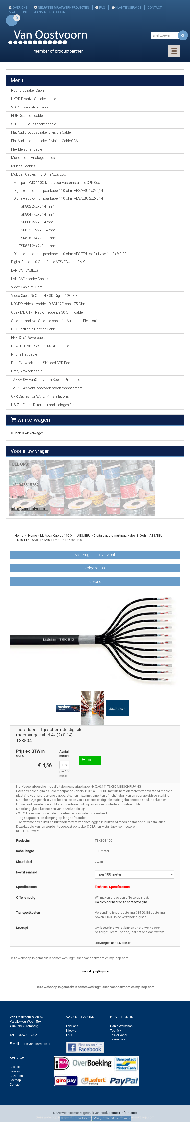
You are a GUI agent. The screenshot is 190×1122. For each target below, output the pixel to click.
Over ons (72, 1026)
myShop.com (102, 971)
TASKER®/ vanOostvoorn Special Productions (47, 380)
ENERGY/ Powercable (28, 338)
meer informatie (124, 1113)
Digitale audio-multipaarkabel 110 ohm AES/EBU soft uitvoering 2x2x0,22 (70, 254)
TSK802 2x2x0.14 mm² (37, 206)
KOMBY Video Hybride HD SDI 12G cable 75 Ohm (48, 304)
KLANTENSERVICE (128, 7)
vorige (98, 581)
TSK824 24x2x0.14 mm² (38, 246)
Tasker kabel (118, 1035)
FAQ (102, 7)
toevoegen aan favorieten (113, 943)
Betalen (15, 1071)
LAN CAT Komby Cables (29, 279)
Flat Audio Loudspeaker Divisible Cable (41, 132)
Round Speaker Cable (27, 90)
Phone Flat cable (24, 354)
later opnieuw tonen (76, 1118)
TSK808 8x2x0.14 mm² (37, 222)
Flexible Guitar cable (26, 149)
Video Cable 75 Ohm (27, 287)
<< (95, 554)
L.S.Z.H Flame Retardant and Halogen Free (43, 405)
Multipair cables (23, 166)
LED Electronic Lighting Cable (33, 329)
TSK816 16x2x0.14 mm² (38, 238)
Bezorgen (16, 1076)
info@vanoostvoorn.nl (29, 508)
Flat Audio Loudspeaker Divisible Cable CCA (44, 141)
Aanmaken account (50, 12)
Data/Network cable (26, 371)
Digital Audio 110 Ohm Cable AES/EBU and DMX (48, 262)
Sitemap (15, 1080)
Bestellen (16, 1067)
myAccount (18, 12)
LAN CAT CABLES (24, 270)
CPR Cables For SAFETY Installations (40, 396)
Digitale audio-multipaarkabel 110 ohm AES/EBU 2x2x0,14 (58, 198)
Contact (15, 1084)
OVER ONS (20, 7)
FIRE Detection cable (27, 116)
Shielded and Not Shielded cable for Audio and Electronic (55, 321)
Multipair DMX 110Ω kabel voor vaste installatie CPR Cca (57, 183)
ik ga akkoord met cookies (113, 1118)
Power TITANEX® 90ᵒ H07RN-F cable (40, 346)
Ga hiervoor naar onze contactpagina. (121, 902)
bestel (93, 759)
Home (32, 535)
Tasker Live (117, 1039)
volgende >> (95, 568)
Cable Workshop (121, 1026)
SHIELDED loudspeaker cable (33, 124)
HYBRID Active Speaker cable (33, 99)
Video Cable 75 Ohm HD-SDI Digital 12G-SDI (44, 296)
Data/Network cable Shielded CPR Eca (40, 363)
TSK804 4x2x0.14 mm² (37, 214)
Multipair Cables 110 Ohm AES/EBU (65, 535)
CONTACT (155, 7)
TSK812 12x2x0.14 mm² (38, 230)
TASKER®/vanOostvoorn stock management (46, 388)
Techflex (115, 1030)
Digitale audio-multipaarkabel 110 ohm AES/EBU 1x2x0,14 (58, 191)
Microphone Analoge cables (33, 158)
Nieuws (71, 1030)
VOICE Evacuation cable (29, 107)
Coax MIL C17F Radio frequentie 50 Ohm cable (47, 312)
